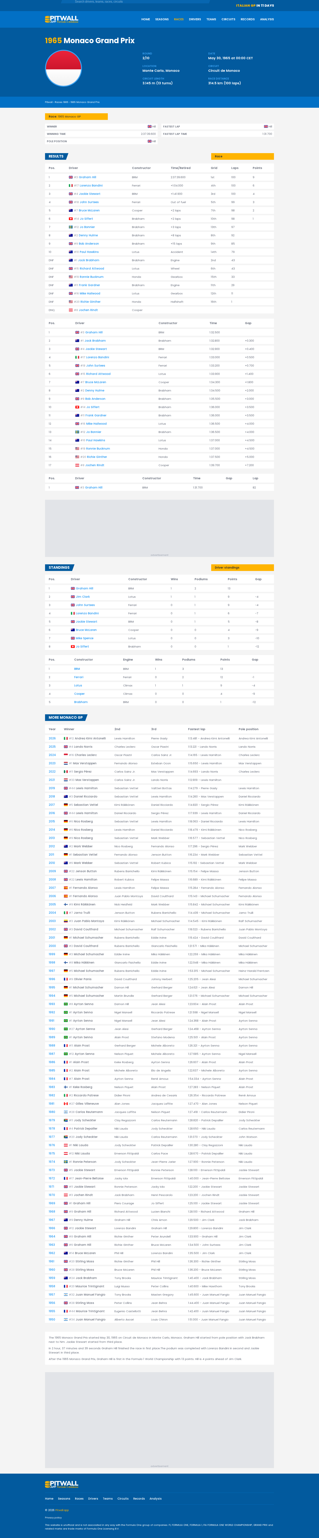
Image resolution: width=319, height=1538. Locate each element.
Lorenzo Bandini (91, 185)
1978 (52, 1128)
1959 (52, 1278)
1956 (52, 1303)
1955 (52, 1311)
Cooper (79, 694)
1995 (52, 987)
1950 (52, 1319)
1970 (52, 1195)
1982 (52, 1095)
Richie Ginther (90, 302)
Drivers (195, 19)
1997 (52, 971)
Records (248, 19)
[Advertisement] (161, 527)
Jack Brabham (88, 260)
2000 (52, 946)
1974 (52, 1162)
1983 (52, 1087)
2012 (52, 846)
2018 (52, 796)
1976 (52, 1145)
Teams (211, 19)
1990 (52, 1029)
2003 (52, 921)
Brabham (81, 702)
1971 (51, 1187)
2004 (52, 913)
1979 (52, 1120)
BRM (77, 669)
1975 (52, 1153)
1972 (52, 1178)
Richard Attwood (92, 268)
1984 (52, 1079)
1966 (52, 1228)
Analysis (267, 19)
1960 (52, 1270)
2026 (52, 738)
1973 (52, 1170)
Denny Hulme (88, 235)
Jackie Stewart (89, 194)
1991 (51, 1021)
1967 (52, 1220)
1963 (52, 1245)
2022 (52, 772)
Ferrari (78, 677)
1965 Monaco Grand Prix (85, 102)
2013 (52, 838)
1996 (52, 979)
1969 (52, 1203)
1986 (52, 1062)
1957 (52, 1295)
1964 (52, 1236)
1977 (52, 1137)
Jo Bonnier (87, 227)
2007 (52, 888)
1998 (52, 962)
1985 (52, 1070)
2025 (52, 747)
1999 (52, 954)
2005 (52, 904)
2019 (52, 788)
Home (145, 19)
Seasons (162, 19)
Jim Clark (83, 597)
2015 (52, 821)
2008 (52, 879)
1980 (52, 1112)
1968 (52, 1212)
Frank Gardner (89, 285)
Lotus (78, 685)
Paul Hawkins (89, 252)
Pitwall (49, 102)
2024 (52, 755)
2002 (52, 929)
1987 (52, 1054)
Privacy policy (53, 1517)
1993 (52, 1004)
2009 (52, 871)
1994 (52, 996)
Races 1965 (61, 102)
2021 (52, 780)
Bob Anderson (89, 244)
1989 (52, 1037)
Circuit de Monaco (224, 70)
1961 (51, 1261)
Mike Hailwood (90, 293)
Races (179, 19)
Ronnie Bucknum (92, 277)
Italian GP (246, 5)
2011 (51, 855)
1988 (52, 1045)
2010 (52, 863)
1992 (52, 1012)
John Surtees (89, 202)
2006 (52, 896)
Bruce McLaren (89, 210)
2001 (52, 938)
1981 (51, 1104)
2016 (52, 813)
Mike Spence (84, 638)
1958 (52, 1286)
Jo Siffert (86, 219)
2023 (52, 763)
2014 (52, 830)
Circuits (228, 19)
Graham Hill (87, 177)
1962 (52, 1253)
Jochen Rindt (88, 310)
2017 (52, 805)
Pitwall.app (62, 1510)
